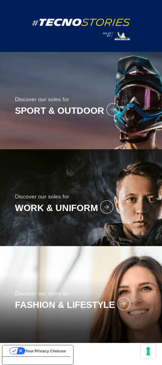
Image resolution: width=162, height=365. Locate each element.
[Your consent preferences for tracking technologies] (148, 351)
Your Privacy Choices (45, 350)
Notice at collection (25, 360)
